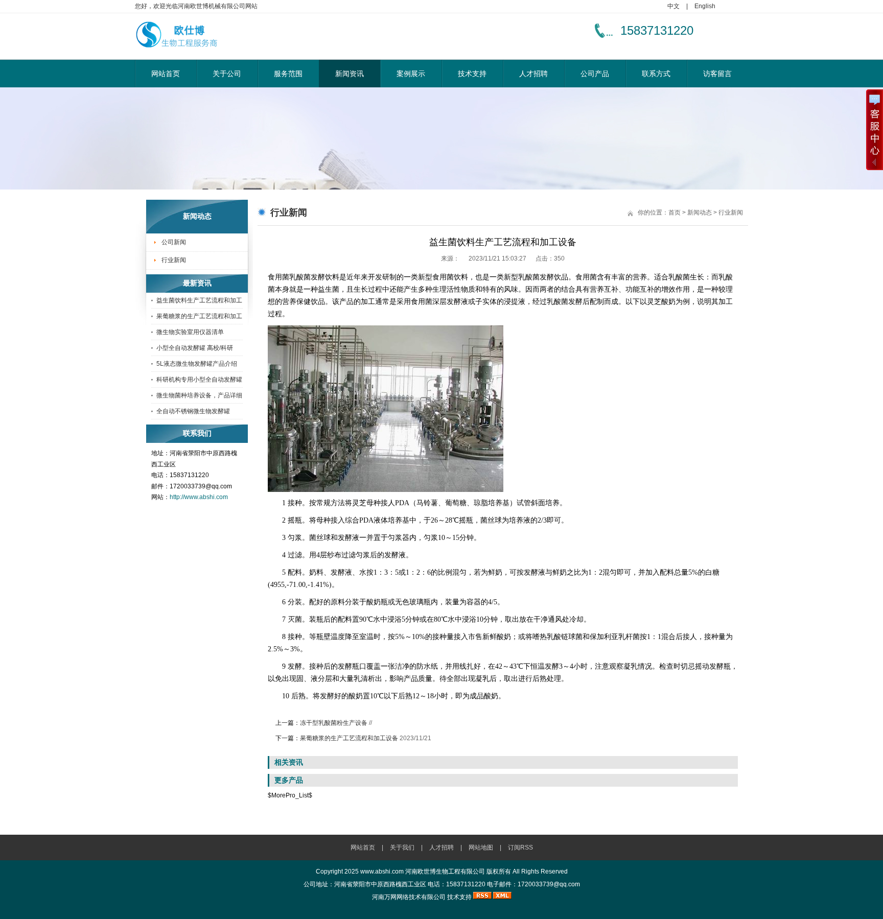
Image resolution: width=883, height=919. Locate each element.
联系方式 (656, 73)
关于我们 (402, 847)
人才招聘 (533, 73)
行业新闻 (173, 260)
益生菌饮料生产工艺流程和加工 (199, 300)
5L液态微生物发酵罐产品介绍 (196, 363)
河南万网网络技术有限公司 (409, 897)
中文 (673, 6)
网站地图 (481, 847)
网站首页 (165, 73)
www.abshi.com (382, 871)
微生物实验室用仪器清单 (190, 332)
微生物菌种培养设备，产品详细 (199, 395)
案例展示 (411, 73)
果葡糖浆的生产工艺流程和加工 (199, 316)
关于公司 (227, 73)
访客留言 (717, 73)
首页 (674, 212)
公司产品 (594, 73)
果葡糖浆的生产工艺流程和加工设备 (349, 738)
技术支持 (472, 73)
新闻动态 (699, 212)
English (704, 6)
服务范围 (288, 73)
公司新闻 (173, 242)
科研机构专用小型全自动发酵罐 (199, 379)
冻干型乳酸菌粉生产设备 (333, 722)
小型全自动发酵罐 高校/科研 (194, 347)
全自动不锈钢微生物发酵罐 (193, 411)
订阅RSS (520, 847)
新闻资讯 (349, 73)
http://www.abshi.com (199, 497)
